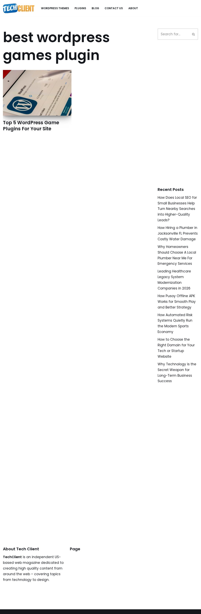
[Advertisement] (179, 118)
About (133, 8)
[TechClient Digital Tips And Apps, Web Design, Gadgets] (18, 8)
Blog (95, 8)
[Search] (193, 34)
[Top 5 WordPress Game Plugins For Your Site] (37, 93)
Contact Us (114, 8)
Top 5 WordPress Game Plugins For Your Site (31, 125)
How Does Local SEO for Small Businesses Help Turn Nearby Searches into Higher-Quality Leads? (177, 209)
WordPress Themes (55, 8)
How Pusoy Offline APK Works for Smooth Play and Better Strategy (177, 302)
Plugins (80, 8)
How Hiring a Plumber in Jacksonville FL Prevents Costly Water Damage (178, 233)
